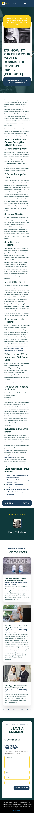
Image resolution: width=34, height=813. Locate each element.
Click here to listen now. (12, 383)
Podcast (10, 22)
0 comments (20, 82)
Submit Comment (21, 788)
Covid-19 (23, 18)
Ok (13, 810)
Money (24, 20)
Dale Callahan (14, 80)
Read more (18, 810)
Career (17, 18)
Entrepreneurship (14, 20)
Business (9, 18)
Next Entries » (25, 709)
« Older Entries (9, 709)
